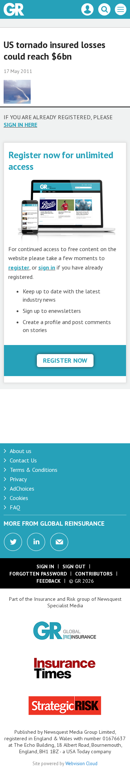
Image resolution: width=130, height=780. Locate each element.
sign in (46, 267)
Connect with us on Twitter (13, 542)
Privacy (18, 479)
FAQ (15, 507)
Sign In (45, 566)
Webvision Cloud (81, 763)
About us (20, 450)
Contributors (94, 573)
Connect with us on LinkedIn (36, 542)
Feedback (48, 581)
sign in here (20, 124)
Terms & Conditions (33, 469)
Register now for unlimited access (60, 160)
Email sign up (59, 542)
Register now (65, 360)
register (18, 267)
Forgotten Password (38, 573)
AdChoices (22, 488)
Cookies (19, 497)
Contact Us (23, 460)
